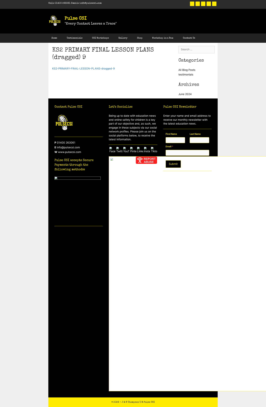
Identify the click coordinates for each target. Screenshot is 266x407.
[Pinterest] (203, 4)
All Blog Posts (186, 69)
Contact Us (189, 38)
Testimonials (75, 38)
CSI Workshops (100, 38)
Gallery (122, 38)
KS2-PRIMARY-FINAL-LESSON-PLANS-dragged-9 (83, 68)
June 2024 (185, 94)
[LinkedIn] (209, 4)
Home (54, 38)
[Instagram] (214, 4)
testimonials (185, 74)
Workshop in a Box (162, 38)
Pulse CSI (76, 18)
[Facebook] (192, 4)
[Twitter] (197, 4)
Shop (140, 38)
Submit (173, 163)
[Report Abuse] (146, 163)
